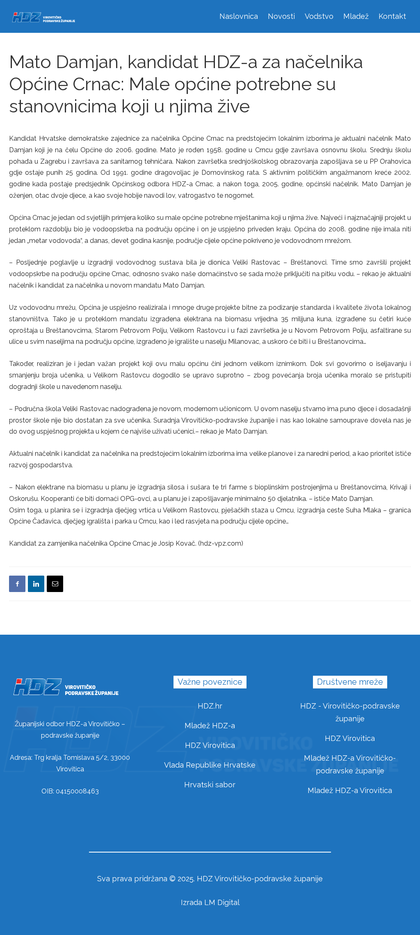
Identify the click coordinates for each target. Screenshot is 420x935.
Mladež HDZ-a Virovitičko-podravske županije (350, 764)
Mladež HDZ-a (210, 725)
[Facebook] (17, 584)
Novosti (281, 16)
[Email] (55, 584)
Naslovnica (238, 16)
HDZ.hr (210, 706)
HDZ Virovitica (210, 745)
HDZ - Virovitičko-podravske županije (350, 712)
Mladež (356, 16)
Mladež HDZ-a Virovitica (350, 790)
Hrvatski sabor (209, 784)
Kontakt (392, 16)
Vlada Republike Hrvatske (210, 765)
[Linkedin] (36, 584)
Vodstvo (319, 16)
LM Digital (222, 902)
